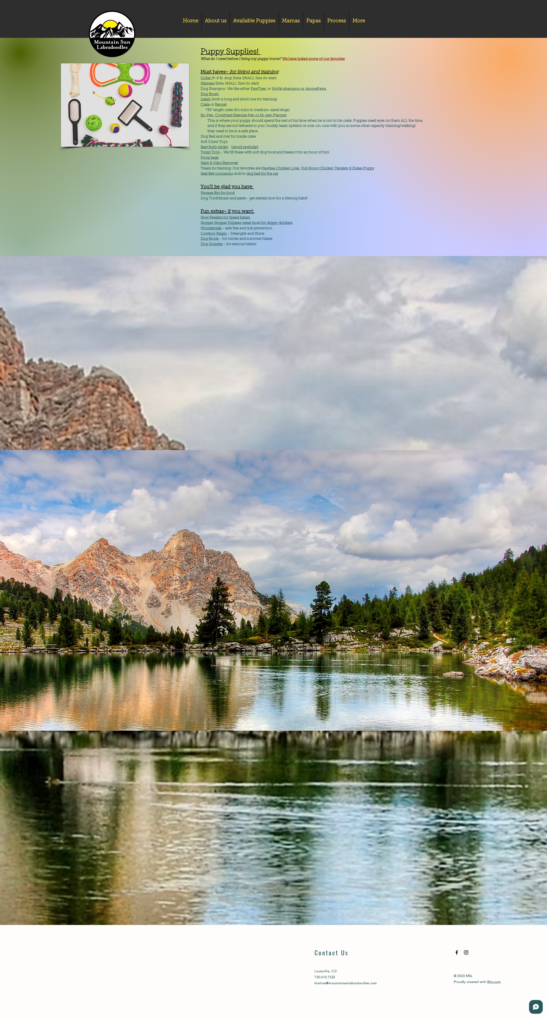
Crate (205, 105)
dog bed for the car (262, 174)
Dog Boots (210, 239)
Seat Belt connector (217, 174)
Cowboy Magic (214, 234)
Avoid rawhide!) (245, 147)
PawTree (258, 89)
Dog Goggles (212, 244)
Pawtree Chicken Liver (280, 168)
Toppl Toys (210, 152)
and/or (239, 174)
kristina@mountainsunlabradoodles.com (346, 983)
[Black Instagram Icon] (466, 952)
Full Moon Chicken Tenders (325, 168)
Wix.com (494, 982)
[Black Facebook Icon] (457, 952)
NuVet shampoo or (288, 89)
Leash (206, 99)
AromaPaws (315, 89)
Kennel (220, 105)
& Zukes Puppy (361, 168)
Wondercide (211, 228)
